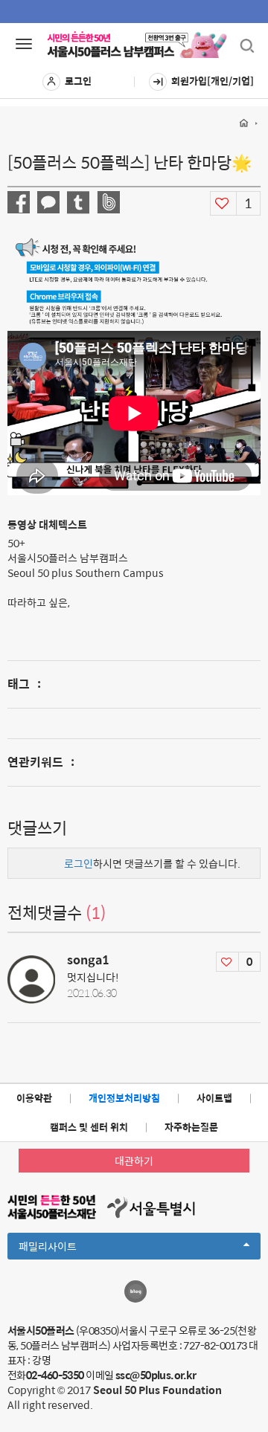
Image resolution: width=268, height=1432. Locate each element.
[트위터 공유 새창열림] (78, 202)
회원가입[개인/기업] (212, 80)
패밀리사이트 (73, 1248)
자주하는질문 (191, 1127)
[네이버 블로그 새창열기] (135, 1291)
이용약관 (34, 1098)
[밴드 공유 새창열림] (108, 202)
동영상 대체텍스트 (47, 524)
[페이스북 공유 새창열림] (18, 202)
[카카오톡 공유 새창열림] (48, 202)
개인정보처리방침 (124, 1098)
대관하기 (134, 1160)
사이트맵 (214, 1098)
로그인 (78, 80)
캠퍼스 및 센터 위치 (89, 1127)
